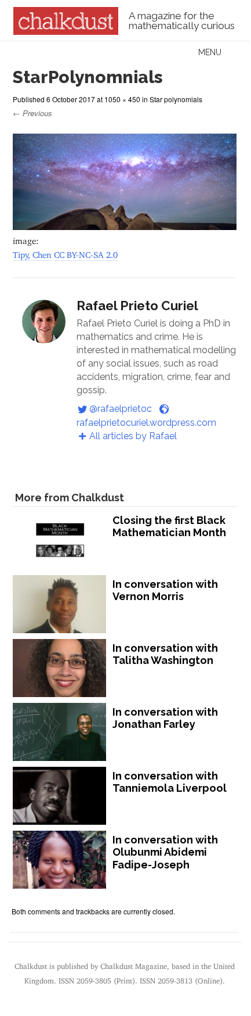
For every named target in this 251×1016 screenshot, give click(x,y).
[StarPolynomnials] (125, 224)
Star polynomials (176, 99)
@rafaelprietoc (120, 408)
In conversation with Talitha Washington (165, 654)
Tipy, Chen (32, 252)
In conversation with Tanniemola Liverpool (169, 782)
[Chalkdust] (65, 31)
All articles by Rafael (133, 435)
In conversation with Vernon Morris (165, 590)
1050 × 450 (122, 99)
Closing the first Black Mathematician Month (169, 526)
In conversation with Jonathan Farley (165, 718)
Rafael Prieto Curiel (137, 305)
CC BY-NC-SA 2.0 (86, 252)
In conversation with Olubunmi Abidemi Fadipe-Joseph (165, 852)
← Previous (32, 113)
